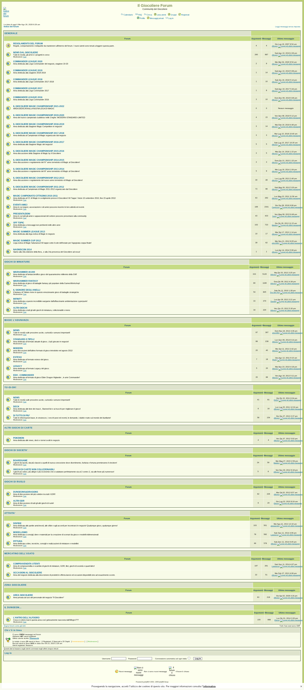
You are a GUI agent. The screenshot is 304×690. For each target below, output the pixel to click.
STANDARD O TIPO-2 (23, 339)
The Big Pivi (275, 292)
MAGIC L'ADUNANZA (16, 320)
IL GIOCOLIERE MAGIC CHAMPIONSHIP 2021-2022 (38, 106)
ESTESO (17, 357)
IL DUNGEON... (12, 607)
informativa (209, 686)
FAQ (140, 15)
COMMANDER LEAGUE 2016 (27, 97)
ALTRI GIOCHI (20, 308)
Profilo (142, 18)
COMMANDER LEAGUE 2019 (27, 70)
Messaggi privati (157, 18)
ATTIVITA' (9, 513)
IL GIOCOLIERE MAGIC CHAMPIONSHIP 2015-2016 (38, 151)
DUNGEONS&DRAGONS (25, 492)
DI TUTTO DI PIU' (21, 415)
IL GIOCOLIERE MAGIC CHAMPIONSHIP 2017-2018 (38, 133)
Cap (24, 57)
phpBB (146, 682)
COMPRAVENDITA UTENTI (26, 564)
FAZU (274, 360)
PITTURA (17, 541)
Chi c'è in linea (13, 630)
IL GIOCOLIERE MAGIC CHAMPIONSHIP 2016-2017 (38, 142)
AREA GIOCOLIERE (23, 595)
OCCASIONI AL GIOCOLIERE (27, 572)
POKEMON (18, 438)
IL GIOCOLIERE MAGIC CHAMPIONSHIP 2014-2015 (38, 160)
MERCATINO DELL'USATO (19, 553)
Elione (276, 503)
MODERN (18, 348)
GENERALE (11, 33)
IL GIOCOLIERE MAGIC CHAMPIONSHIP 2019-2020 (38, 115)
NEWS (16, 330)
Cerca (149, 15)
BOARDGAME (20, 460)
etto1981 (275, 243)
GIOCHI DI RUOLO (14, 481)
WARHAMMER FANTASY (25, 281)
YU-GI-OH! (10, 387)
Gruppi (173, 15)
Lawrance (274, 535)
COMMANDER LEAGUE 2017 (27, 88)
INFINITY (17, 299)
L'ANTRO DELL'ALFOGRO (26, 617)
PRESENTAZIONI (21, 213)
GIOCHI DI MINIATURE (17, 262)
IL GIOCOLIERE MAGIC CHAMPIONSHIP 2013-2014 (38, 169)
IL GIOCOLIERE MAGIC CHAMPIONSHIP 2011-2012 (38, 187)
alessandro (275, 526)
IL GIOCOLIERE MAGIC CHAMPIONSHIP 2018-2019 (38, 124)
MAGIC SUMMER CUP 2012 (27, 240)
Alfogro (275, 46)
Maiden (275, 225)
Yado (274, 216)
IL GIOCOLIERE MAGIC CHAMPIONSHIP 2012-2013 (38, 178)
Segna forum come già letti (15, 626)
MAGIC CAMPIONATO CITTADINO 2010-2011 (35, 196)
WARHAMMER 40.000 (24, 272)
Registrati (185, 15)
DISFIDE (17, 523)
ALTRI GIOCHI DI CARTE (18, 428)
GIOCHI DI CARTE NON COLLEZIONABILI (33, 469)
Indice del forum (11, 26)
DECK (16, 406)
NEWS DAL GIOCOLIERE (25, 52)
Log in (170, 18)
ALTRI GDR (18, 501)
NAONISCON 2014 (22, 249)
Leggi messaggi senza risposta (287, 27)
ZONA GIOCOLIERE (15, 585)
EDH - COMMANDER (23, 375)
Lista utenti (161, 15)
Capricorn (276, 207)
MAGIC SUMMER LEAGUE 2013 (29, 231)
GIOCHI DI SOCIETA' (16, 450)
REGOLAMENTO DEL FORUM (28, 43)
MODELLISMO (20, 532)
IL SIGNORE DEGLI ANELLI (26, 290)
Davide (273, 301)
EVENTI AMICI (20, 205)
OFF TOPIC (18, 222)
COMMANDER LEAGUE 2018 (27, 79)
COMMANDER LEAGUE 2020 (27, 61)
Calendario (128, 15)
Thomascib (34, 638)
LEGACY (17, 366)
